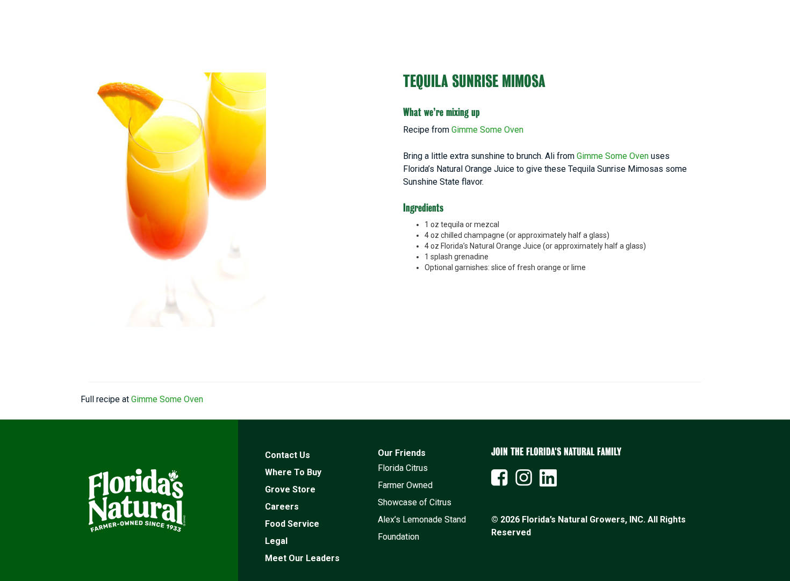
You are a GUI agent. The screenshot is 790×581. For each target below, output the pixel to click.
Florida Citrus (403, 468)
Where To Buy (293, 472)
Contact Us (287, 455)
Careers (282, 507)
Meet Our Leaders (302, 558)
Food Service (292, 524)
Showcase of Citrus (414, 502)
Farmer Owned (405, 485)
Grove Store (290, 489)
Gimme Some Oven (487, 130)
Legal (276, 541)
